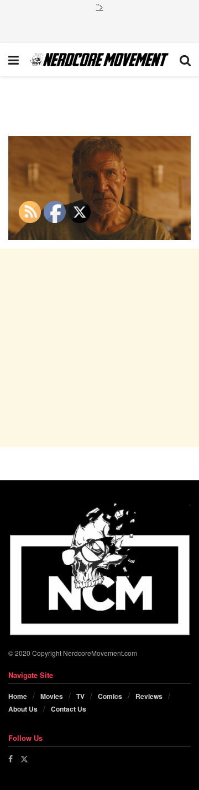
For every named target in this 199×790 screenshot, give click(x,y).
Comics (110, 696)
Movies (51, 696)
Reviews (149, 696)
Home (17, 696)
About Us (23, 709)
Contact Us (68, 709)
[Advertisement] (99, 26)
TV (80, 696)
